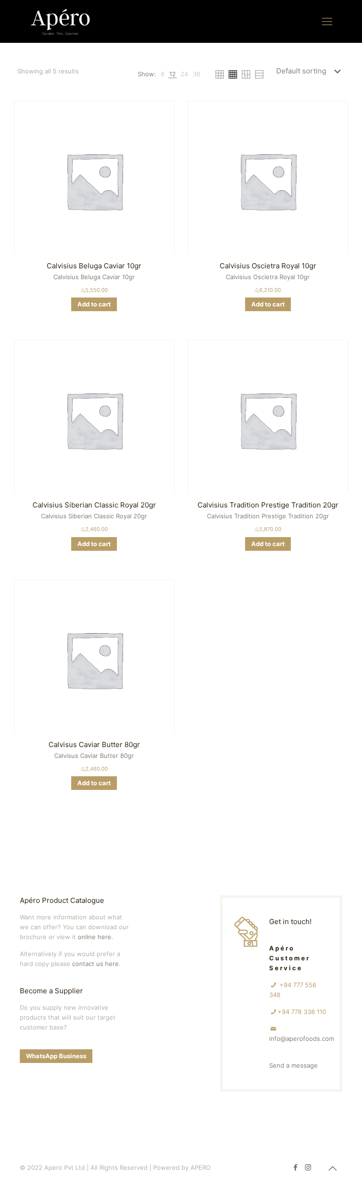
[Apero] (60, 21)
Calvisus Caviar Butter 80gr (94, 744)
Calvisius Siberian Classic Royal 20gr (94, 504)
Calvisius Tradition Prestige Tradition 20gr (267, 504)
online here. (95, 937)
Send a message (293, 1065)
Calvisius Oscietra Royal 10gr (268, 265)
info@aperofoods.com (301, 1038)
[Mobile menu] (327, 21)
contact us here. (96, 963)
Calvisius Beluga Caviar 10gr (94, 265)
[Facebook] (295, 1167)
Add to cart (94, 304)
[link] (162, 74)
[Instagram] (308, 1167)
